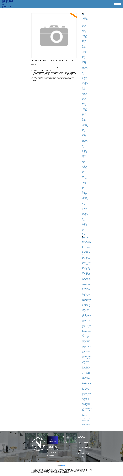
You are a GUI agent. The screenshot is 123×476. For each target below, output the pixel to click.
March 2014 (84, 207)
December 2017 (84, 151)
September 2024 (85, 53)
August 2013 (84, 215)
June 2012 (83, 230)
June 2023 (83, 72)
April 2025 (83, 45)
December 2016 (84, 166)
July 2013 (83, 217)
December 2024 (84, 50)
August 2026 (84, 25)
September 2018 (85, 141)
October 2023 (84, 67)
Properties (95, 3)
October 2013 (84, 213)
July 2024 (83, 56)
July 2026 (83, 26)
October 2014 (84, 198)
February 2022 (84, 92)
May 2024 (83, 58)
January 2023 (84, 78)
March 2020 (84, 119)
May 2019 (83, 131)
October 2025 (84, 37)
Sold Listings (84, 20)
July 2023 (83, 71)
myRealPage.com (63, 465)
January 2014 (84, 209)
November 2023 (84, 66)
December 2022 (84, 79)
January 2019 (84, 136)
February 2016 (84, 178)
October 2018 (84, 140)
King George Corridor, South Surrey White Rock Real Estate (86, 329)
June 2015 (83, 188)
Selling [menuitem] (104, 3)
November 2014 (84, 197)
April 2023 (83, 74)
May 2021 (83, 102)
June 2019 (83, 130)
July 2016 (83, 172)
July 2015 (83, 187)
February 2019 (84, 135)
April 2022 (83, 89)
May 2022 (83, 88)
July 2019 (83, 129)
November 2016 (84, 167)
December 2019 (84, 123)
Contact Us (117, 3)
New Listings (84, 17)
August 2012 (84, 229)
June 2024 (83, 57)
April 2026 (83, 30)
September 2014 (85, 199)
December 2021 (84, 93)
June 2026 (83, 27)
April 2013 (83, 220)
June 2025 (83, 42)
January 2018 (84, 150)
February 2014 (84, 208)
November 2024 (84, 51)
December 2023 (84, 64)
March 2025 (84, 46)
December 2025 (84, 35)
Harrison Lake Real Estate (86, 319)
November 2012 (84, 225)
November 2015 (84, 182)
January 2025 (84, 48)
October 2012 (84, 226)
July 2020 (83, 114)
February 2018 (84, 149)
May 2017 (83, 160)
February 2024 (84, 62)
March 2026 (84, 31)
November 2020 (84, 109)
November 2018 (84, 139)
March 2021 (84, 104)
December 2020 (84, 108)
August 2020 (84, 113)
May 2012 (83, 231)
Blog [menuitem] (109, 3)
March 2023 (84, 76)
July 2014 (83, 202)
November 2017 (84, 152)
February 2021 (84, 105)
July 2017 (83, 157)
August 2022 (84, 84)
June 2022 (83, 87)
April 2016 (83, 176)
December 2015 (84, 181)
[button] (117, 4)
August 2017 (84, 156)
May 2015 (83, 189)
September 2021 (85, 97)
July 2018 (83, 144)
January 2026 (84, 34)
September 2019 (85, 126)
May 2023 (83, 73)
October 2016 (84, 168)
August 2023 (84, 69)
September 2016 (85, 170)
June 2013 (83, 218)
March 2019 (84, 134)
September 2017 (85, 155)
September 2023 (85, 68)
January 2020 (84, 121)
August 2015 (84, 186)
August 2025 (84, 40)
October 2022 (84, 82)
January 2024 (84, 63)
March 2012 (84, 234)
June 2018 (83, 145)
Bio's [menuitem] (111, 3)
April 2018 (83, 147)
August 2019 (84, 128)
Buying (100, 3)
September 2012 (85, 228)
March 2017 (84, 162)
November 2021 (84, 94)
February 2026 (84, 32)
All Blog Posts (84, 14)
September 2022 (85, 83)
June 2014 (83, 203)
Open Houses (84, 18)
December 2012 (84, 224)
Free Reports (89, 3)
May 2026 (83, 29)
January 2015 (84, 194)
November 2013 (84, 212)
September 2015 (85, 184)
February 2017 (84, 163)
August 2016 (84, 171)
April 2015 (83, 191)
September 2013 (85, 214)
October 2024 (84, 52)
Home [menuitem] (85, 3)
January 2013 (84, 223)
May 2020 (83, 116)
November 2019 (84, 124)
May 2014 (83, 204)
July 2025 (83, 41)
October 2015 (84, 183)
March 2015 (84, 192)
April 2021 (83, 103)
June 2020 (83, 115)
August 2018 (84, 142)
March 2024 (84, 61)
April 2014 (83, 205)
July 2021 (83, 99)
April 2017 (83, 161)
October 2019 (84, 125)
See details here (34, 68)
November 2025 (84, 36)
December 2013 (84, 210)
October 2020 (84, 110)
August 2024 (84, 55)
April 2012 (83, 233)
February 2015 (84, 193)
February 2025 (84, 47)
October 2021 (84, 95)
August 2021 (84, 98)
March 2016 (84, 177)
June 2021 (83, 100)
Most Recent (84, 24)
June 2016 (83, 173)
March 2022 (84, 90)
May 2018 (83, 146)
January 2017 (84, 165)
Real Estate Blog (85, 19)
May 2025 (83, 43)
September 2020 (85, 111)
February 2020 (84, 120)
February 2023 (84, 77)
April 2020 (83, 118)
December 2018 (84, 137)
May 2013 (83, 219)
